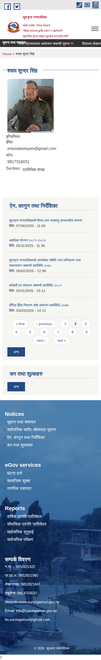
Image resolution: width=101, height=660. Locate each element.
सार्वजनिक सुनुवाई (20, 532)
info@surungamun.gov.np (36, 611)
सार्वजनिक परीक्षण (20, 539)
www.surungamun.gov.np (39, 602)
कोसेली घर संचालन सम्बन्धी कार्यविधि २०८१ (35, 285)
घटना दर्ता (14, 473)
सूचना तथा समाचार (21, 422)
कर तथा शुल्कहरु (20, 445)
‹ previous (44, 324)
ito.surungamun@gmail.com (27, 619)
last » (62, 340)
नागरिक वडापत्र (19, 488)
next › (41, 340)
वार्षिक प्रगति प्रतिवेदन (24, 516)
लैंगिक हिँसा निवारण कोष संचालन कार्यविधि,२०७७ (39, 305)
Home (7, 54)
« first (20, 324)
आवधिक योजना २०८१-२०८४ (27, 240)
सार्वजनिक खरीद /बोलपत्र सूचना (31, 429)
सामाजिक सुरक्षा (18, 481)
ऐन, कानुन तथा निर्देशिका (26, 437)
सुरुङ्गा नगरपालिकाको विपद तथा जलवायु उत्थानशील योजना (45, 220)
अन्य (16, 352)
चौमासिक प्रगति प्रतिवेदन (26, 524)
